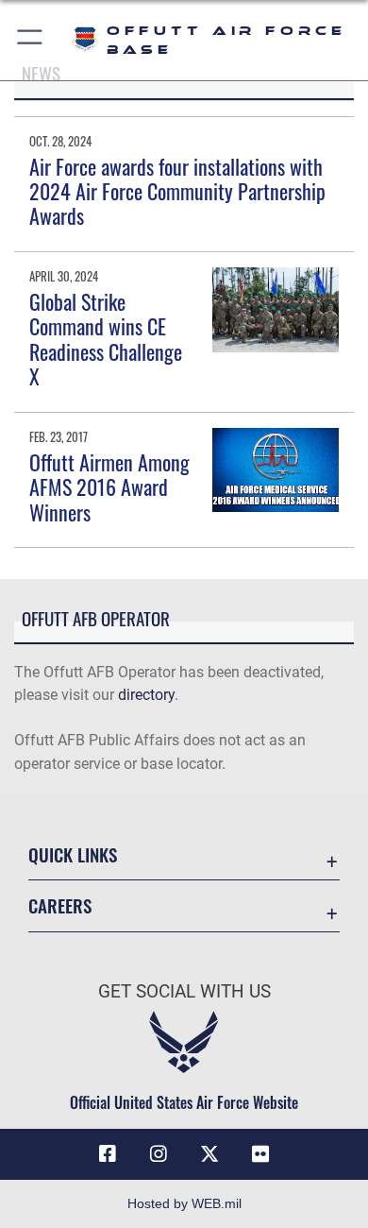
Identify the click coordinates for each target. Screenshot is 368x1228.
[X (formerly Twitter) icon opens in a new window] (209, 1154)
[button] (30, 40)
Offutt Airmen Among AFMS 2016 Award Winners (109, 487)
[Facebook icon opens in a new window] (107, 1154)
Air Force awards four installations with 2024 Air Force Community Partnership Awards (177, 191)
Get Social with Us (184, 991)
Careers (60, 905)
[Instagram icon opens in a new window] (158, 1154)
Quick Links (72, 854)
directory (146, 695)
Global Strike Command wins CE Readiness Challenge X (105, 338)
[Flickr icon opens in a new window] (260, 1154)
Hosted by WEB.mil (184, 1203)
